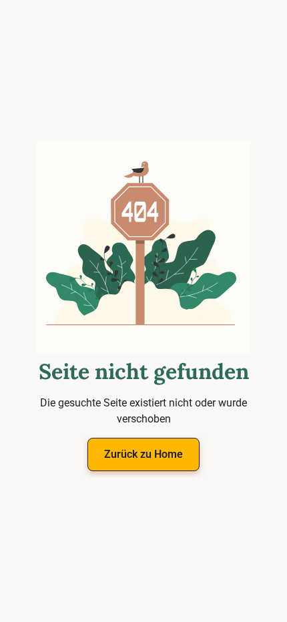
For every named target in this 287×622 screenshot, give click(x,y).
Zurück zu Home (143, 454)
